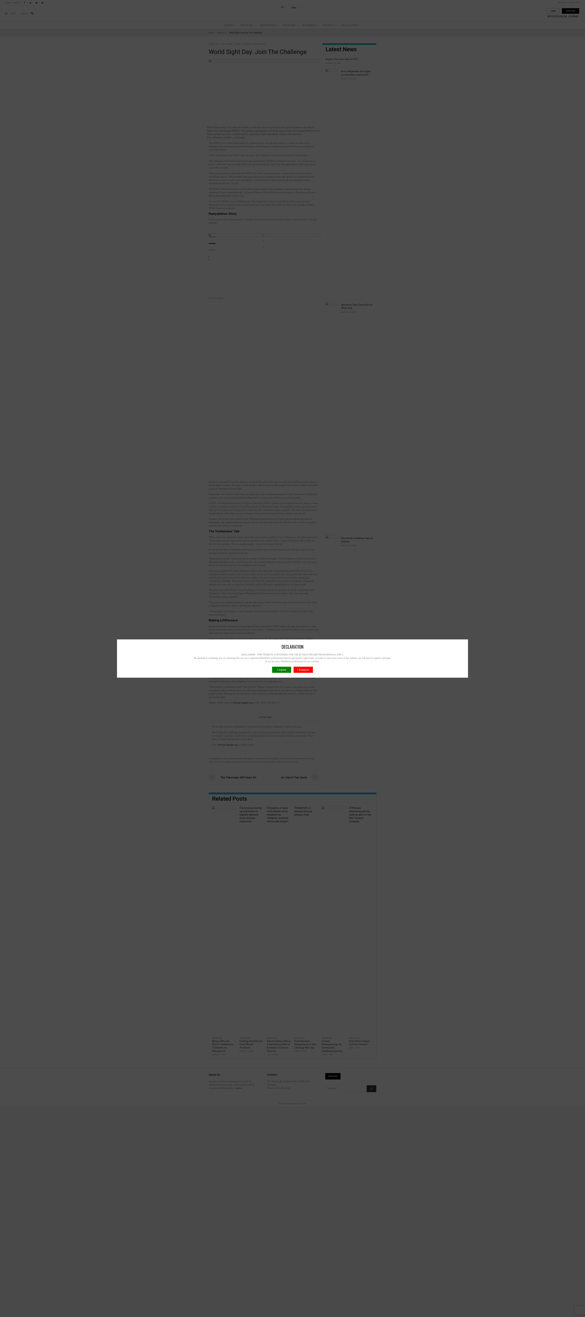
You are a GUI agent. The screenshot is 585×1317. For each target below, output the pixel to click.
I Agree (281, 669)
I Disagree (303, 669)
